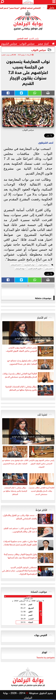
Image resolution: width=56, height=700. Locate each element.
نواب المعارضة (29, 265)
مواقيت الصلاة (39, 591)
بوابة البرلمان (19, 269)
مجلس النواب (38, 49)
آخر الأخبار (42, 317)
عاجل (51, 7)
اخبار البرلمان (15, 265)
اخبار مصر (48, 269)
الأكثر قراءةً (41, 509)
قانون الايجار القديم (34, 269)
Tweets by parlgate (45, 657)
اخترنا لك (42, 414)
